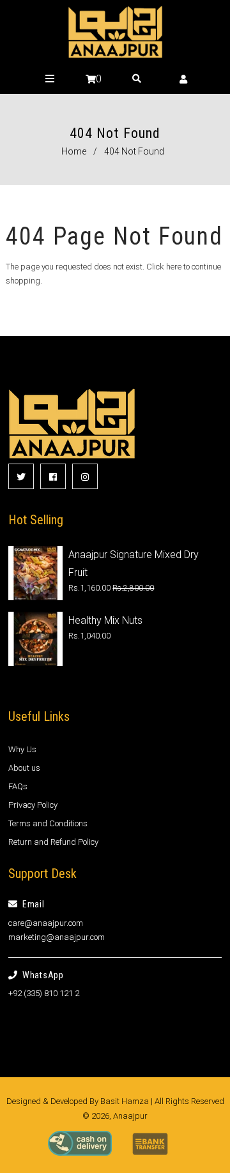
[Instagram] (85, 476)
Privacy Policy (32, 805)
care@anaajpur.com (45, 923)
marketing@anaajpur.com (56, 937)
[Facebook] (53, 476)
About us (24, 768)
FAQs (17, 786)
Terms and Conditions (48, 823)
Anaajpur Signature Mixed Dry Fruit (133, 563)
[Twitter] (21, 476)
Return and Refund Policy (53, 842)
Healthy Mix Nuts (105, 620)
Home (73, 151)
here (173, 266)
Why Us (22, 749)
